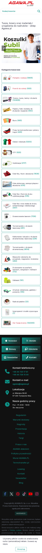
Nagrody (21, 424)
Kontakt (32, 357)
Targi (21, 438)
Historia (21, 433)
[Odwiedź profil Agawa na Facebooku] (5, 494)
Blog (21, 483)
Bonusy (12, 349)
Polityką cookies (15, 530)
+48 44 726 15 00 (21, 375)
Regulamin (21, 415)
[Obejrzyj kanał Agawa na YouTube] (30, 494)
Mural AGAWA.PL (21, 458)
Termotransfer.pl (21, 462)
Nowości (12, 341)
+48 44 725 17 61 (20, 372)
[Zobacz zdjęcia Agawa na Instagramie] (36, 494)
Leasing (21, 469)
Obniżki (32, 341)
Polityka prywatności (21, 453)
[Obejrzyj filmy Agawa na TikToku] (24, 494)
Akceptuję (21, 549)
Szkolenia (33, 349)
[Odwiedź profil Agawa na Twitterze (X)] (11, 494)
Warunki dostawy (21, 420)
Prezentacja (21, 429)
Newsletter (12, 357)
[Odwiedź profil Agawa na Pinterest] (17, 494)
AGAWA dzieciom (21, 449)
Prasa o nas (21, 444)
